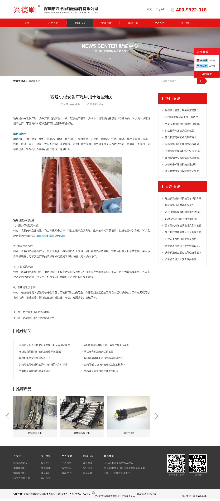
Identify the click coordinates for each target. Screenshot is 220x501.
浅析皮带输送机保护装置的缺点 (101, 371)
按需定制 (67, 468)
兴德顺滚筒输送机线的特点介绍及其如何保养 (43, 364)
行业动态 (87, 468)
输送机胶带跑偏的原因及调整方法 (183, 232)
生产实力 (159, 23)
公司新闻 (87, 462)
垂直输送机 (19, 468)
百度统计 (141, 493)
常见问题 (87, 473)
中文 (149, 9)
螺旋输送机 (19, 473)
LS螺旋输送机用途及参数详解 (181, 218)
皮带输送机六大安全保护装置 (180, 259)
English (160, 9)
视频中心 (133, 23)
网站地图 (151, 493)
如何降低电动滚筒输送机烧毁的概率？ (104, 364)
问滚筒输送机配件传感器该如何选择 (103, 358)
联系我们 (46, 473)
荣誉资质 (106, 23)
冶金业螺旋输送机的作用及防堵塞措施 (185, 212)
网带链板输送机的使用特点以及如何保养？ (185, 245)
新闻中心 (80, 23)
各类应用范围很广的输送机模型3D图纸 (40, 351)
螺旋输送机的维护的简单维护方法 (183, 198)
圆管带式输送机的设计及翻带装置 (183, 225)
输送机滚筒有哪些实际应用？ (35, 358)
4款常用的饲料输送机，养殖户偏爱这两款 (106, 345)
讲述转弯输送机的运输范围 (98, 351)
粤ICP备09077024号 (79, 493)
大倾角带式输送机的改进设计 (35, 371)
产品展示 (53, 23)
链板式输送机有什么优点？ (179, 205)
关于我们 (186, 23)
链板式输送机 (20, 462)
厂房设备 (67, 462)
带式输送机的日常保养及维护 (180, 239)
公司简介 (46, 462)
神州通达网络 (200, 496)
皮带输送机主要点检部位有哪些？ (183, 252)
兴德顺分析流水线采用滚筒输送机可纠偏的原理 (44, 345)
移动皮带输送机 (21, 478)
